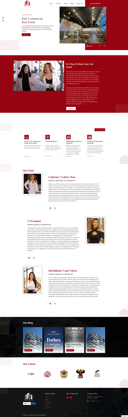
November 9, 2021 (49, 347)
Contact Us (80, 3)
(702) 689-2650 (96, 3)
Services (58, 3)
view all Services (100, 129)
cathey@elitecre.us (94, 401)
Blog (72, 3)
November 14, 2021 (28, 347)
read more (27, 156)
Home (51, 3)
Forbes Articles (28, 346)
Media (65, 3)
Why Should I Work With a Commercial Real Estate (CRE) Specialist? (74, 344)
